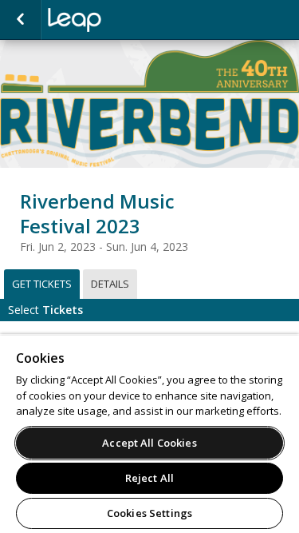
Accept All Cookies (149, 443)
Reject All (149, 478)
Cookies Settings (149, 513)
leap (127, 20)
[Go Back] (20, 20)
